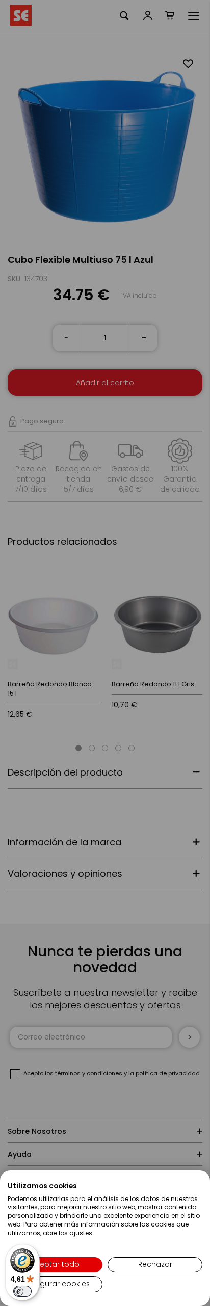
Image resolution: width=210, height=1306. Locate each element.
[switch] (22, 1291)
